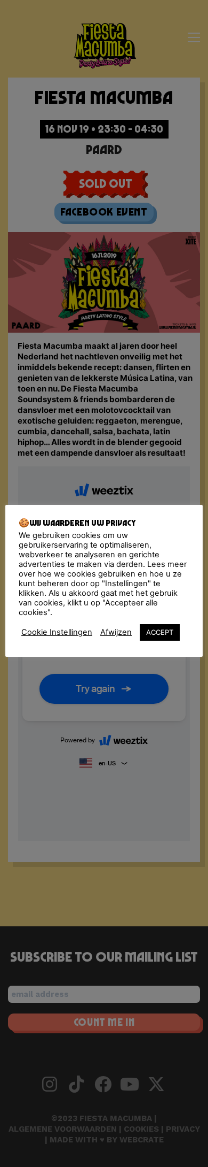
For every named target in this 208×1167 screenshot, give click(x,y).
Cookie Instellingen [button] (56, 632)
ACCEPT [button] (159, 632)
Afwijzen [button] (116, 632)
